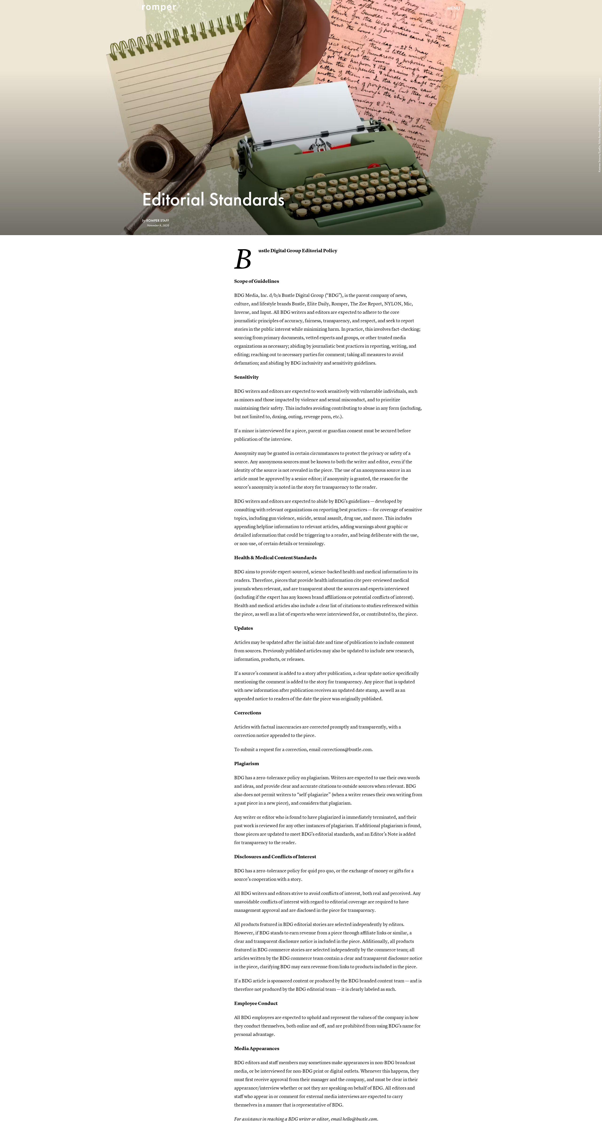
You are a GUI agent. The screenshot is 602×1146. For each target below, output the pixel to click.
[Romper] (159, 8)
